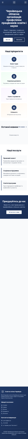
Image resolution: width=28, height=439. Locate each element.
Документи (6, 411)
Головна (5, 405)
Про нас (8, 39)
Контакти (19, 39)
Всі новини (22, 127)
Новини (5, 407)
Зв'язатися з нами (14, 212)
